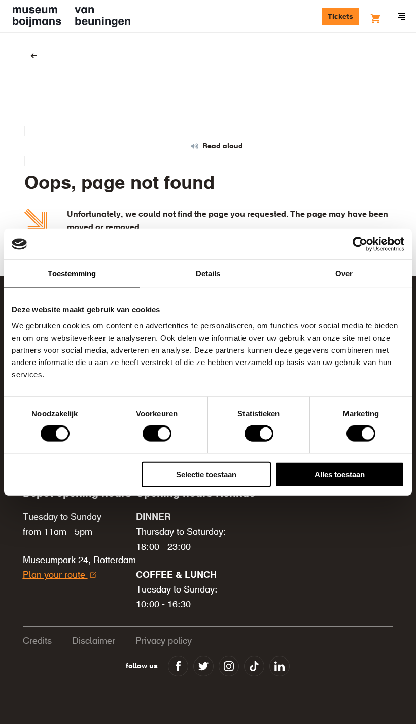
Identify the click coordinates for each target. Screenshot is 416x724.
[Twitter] (203, 666)
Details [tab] (208, 273)
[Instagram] (229, 666)
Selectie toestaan (206, 474)
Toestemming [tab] (72, 273)
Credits (37, 641)
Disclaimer (93, 641)
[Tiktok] (254, 666)
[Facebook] (178, 666)
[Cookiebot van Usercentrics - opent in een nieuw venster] (360, 244)
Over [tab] (344, 273)
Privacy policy (163, 641)
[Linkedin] (279, 666)
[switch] (157, 433)
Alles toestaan (340, 474)
